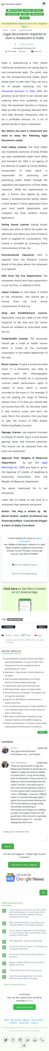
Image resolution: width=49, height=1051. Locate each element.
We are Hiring (16, 1020)
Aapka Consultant (27, 44)
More (24, 18)
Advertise (25, 1020)
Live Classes (15, 10)
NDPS (25, 14)
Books (38, 10)
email (30, 1000)
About (6, 1020)
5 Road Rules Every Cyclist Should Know (22, 686)
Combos (28, 10)
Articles (12, 903)
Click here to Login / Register (24, 864)
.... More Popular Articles (14, 984)
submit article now (24, 1007)
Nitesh (14, 748)
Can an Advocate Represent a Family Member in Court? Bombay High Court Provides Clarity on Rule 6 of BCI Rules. (26, 709)
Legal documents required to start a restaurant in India (24, 36)
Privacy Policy (24, 1023)
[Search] (43, 893)
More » (42, 732)
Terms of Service (37, 1020)
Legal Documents (15, 619)
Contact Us (35, 1023)
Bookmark (37, 51)
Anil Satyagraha (19, 762)
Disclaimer (13, 1023)
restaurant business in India (18, 91)
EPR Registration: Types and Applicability (23, 689)
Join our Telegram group (25, 564)
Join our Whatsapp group (25, 573)
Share (23, 51)
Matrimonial (37, 14)
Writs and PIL (12, 14)
